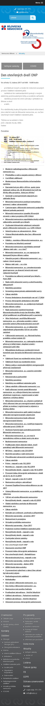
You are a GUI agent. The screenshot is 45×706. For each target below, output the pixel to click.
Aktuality (22, 53)
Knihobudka (10, 579)
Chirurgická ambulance (12, 647)
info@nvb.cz (23, 12)
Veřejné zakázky (11, 66)
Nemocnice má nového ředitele (18, 589)
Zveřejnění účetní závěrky (16, 538)
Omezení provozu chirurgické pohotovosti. (23, 602)
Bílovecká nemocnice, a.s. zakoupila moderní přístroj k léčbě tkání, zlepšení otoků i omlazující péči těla (23, 344)
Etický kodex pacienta (33, 619)
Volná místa (28, 644)
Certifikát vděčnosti (13, 178)
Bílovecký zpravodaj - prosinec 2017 (20, 516)
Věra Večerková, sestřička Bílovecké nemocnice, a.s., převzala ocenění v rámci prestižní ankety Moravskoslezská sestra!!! (21, 321)
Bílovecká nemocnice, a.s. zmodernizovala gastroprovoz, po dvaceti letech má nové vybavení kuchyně (22, 270)
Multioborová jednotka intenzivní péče (11, 660)
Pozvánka (5, 131)
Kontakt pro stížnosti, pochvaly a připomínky (24, 513)
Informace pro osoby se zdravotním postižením (33, 635)
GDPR (26, 676)
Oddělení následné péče (11, 664)
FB (24, 672)
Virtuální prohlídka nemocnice (18, 522)
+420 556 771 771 (24, 9)
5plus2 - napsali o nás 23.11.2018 (18, 479)
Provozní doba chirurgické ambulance (21, 551)
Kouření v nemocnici (32, 626)
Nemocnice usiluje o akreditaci (18, 482)
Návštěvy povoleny (13, 288)
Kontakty (5, 631)
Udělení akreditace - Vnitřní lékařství (21, 599)
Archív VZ (29, 655)
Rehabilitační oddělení (11, 678)
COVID (33, 66)
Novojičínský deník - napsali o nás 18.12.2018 (23, 470)
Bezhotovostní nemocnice (16, 441)
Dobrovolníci (8, 675)
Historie (6, 621)
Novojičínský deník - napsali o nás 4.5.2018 (23, 500)
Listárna (27, 662)
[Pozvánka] (22, 149)
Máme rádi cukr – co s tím (16, 264)
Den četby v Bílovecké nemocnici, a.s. (20, 586)
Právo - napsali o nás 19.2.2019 (17, 463)
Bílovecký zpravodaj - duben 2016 (19, 564)
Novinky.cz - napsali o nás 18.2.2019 (20, 467)
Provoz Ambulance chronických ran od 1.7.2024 (24, 297)
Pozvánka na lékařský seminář (18, 243)
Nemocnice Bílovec (8, 53)
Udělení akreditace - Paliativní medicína (22, 595)
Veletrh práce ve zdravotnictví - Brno (20, 231)
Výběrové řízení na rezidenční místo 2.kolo (23, 358)
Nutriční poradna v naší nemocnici (19, 454)
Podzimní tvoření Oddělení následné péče (22, 529)
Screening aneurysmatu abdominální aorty (23, 291)
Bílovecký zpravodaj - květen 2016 (19, 561)
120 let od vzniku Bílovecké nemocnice (21, 497)
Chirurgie (6, 639)
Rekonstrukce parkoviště (15, 377)
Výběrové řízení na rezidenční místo (20, 362)
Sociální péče (8, 667)
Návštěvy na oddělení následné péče (20, 383)
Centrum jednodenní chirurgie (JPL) (11, 643)
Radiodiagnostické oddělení (17, 576)
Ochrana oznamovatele (33, 681)
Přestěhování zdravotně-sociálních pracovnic (24, 457)
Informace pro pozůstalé (34, 639)
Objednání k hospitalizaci (8, 671)
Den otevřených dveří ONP (16, 545)
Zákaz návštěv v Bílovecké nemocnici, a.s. (22, 386)
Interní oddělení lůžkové (12, 653)
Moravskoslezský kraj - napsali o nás (20, 557)
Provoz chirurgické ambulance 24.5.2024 (22, 301)
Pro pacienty (29, 615)
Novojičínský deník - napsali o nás (19, 532)
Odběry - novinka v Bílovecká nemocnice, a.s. (24, 240)
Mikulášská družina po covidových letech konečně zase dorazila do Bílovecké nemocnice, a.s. (23, 353)
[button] (39, 3)
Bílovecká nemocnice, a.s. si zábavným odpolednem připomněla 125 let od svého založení (20, 329)
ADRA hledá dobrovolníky (15, 567)
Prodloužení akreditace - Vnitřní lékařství (22, 592)
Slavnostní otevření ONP (15, 548)
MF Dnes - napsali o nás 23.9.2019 (19, 450)
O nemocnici (6, 615)
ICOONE (6, 691)
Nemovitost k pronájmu (15, 519)
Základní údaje (8, 619)
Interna (5, 650)
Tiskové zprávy (30, 667)
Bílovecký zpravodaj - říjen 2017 (18, 525)
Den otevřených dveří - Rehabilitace (20, 554)
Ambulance (8, 656)
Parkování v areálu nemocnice (31, 622)
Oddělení (5, 635)
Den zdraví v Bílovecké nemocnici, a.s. (21, 583)
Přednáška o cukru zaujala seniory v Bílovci (23, 175)
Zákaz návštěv (11, 294)
